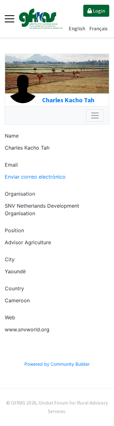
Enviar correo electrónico (35, 177)
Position (14, 230)
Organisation (20, 194)
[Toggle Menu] (95, 115)
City (10, 259)
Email (11, 165)
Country (14, 288)
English (77, 28)
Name (12, 136)
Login (98, 11)
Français (98, 28)
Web (10, 317)
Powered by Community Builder (57, 364)
